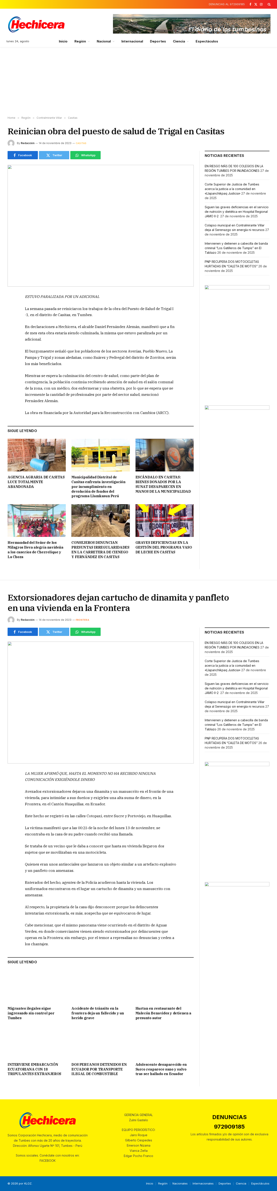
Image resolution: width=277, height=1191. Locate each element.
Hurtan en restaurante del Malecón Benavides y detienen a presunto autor (163, 1013)
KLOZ (28, 1183)
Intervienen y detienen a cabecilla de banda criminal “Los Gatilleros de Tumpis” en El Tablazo (236, 248)
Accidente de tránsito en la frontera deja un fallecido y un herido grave (97, 1013)
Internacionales (203, 1183)
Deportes (158, 41)
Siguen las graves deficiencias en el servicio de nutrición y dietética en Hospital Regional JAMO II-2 (237, 211)
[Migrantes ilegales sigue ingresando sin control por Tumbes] (37, 986)
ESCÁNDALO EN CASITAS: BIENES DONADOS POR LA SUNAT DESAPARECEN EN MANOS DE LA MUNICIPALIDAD (163, 484)
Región (80, 41)
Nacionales (180, 1183)
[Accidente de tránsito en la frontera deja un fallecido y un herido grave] (100, 986)
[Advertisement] (138, 81)
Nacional (104, 41)
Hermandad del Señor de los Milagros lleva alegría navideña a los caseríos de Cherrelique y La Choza (35, 549)
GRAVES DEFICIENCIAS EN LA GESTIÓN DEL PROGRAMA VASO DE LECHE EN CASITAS (163, 547)
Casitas (81, 143)
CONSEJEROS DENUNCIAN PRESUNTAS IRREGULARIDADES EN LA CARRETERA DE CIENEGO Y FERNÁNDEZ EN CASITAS (100, 549)
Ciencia (179, 41)
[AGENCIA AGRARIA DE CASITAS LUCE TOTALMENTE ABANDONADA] (37, 455)
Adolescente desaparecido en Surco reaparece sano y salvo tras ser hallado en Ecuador (161, 1069)
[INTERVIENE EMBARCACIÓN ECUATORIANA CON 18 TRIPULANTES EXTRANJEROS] (37, 1042)
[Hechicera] (36, 24)
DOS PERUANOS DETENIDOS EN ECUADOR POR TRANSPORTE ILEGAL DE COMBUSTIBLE (99, 1069)
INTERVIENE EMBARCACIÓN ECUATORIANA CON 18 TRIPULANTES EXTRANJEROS (34, 1069)
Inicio (63, 41)
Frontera (82, 619)
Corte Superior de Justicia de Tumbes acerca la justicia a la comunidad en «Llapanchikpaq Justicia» (232, 188)
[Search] (269, 4)
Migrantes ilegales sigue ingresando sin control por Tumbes (31, 1013)
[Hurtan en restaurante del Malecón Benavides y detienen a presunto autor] (164, 986)
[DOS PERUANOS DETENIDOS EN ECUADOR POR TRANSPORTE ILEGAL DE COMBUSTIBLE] (100, 1042)
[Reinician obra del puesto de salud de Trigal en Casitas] (101, 226)
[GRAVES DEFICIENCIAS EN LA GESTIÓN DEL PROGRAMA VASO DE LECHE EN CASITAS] (164, 520)
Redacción (27, 143)
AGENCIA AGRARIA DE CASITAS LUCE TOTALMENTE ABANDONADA (36, 482)
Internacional (132, 41)
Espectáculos (207, 41)
